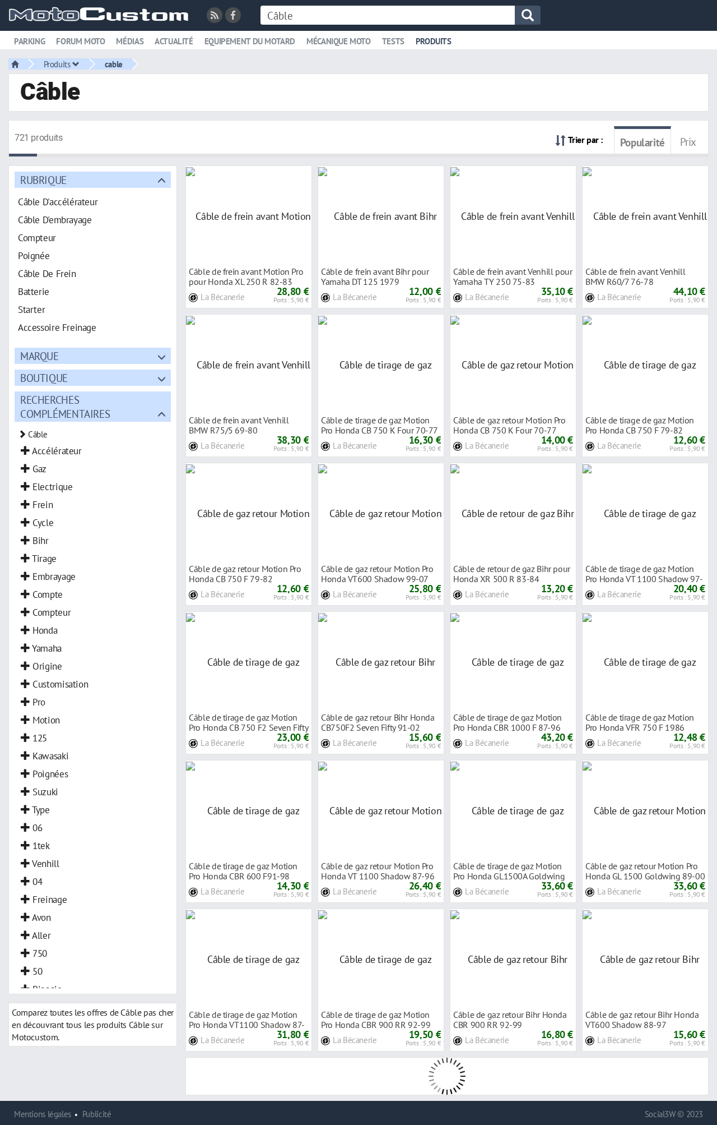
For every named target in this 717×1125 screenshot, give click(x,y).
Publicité (96, 1114)
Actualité (174, 41)
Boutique (44, 378)
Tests (393, 41)
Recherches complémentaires (65, 407)
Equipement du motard (249, 41)
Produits (433, 41)
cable (114, 64)
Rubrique (43, 180)
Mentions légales (42, 1114)
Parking (29, 41)
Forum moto (80, 41)
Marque (39, 356)
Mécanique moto (338, 41)
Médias (129, 41)
